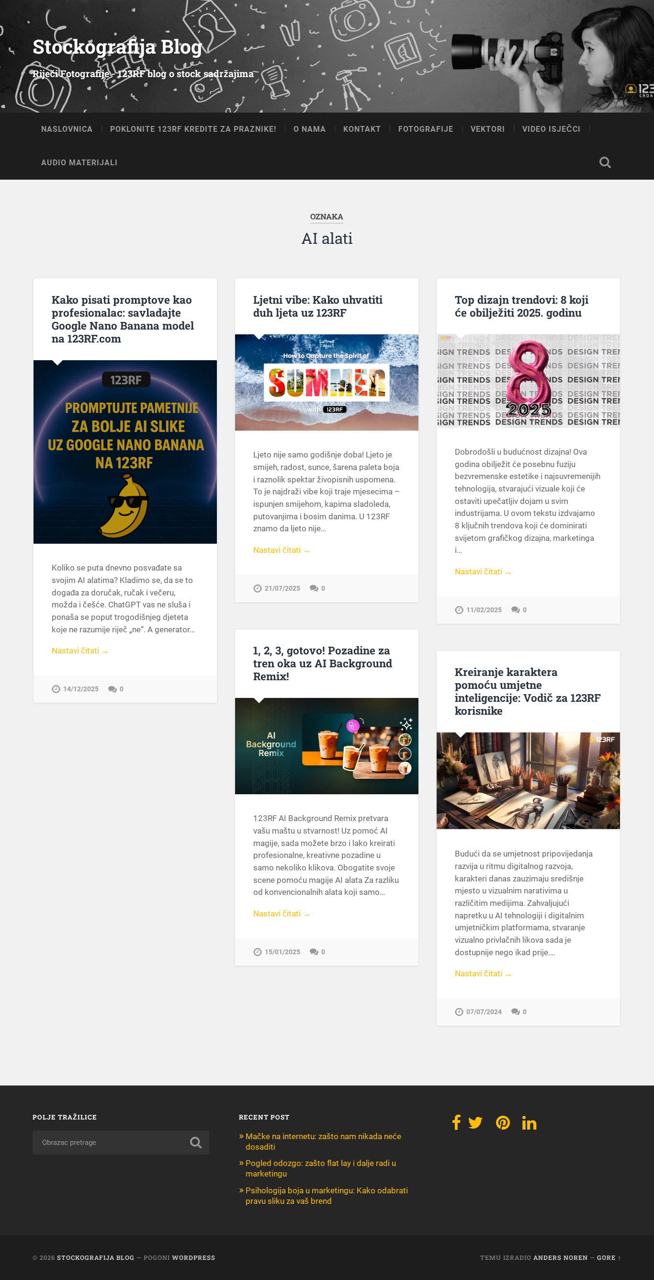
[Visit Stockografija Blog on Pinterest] (503, 1126)
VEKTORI (488, 129)
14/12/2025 (81, 689)
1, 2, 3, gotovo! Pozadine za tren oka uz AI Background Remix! (322, 663)
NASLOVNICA (67, 129)
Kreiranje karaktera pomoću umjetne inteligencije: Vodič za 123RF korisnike (528, 691)
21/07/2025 (282, 588)
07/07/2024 (484, 1012)
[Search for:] (121, 1142)
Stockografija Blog (118, 46)
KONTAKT (362, 129)
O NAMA (309, 129)
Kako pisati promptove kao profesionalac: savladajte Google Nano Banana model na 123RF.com (123, 318)
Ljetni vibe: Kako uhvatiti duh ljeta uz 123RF (318, 306)
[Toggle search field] (605, 162)
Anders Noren (560, 1257)
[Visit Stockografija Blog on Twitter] (475, 1126)
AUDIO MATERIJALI (79, 162)
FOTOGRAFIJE (425, 129)
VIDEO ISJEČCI (551, 129)
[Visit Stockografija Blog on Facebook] (456, 1126)
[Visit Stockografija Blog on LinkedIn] (529, 1126)
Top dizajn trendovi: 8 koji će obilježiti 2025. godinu (521, 306)
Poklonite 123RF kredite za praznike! (193, 129)
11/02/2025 (484, 610)
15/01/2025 (282, 952)
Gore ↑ (609, 1257)
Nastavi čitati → (80, 650)
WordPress (193, 1257)
